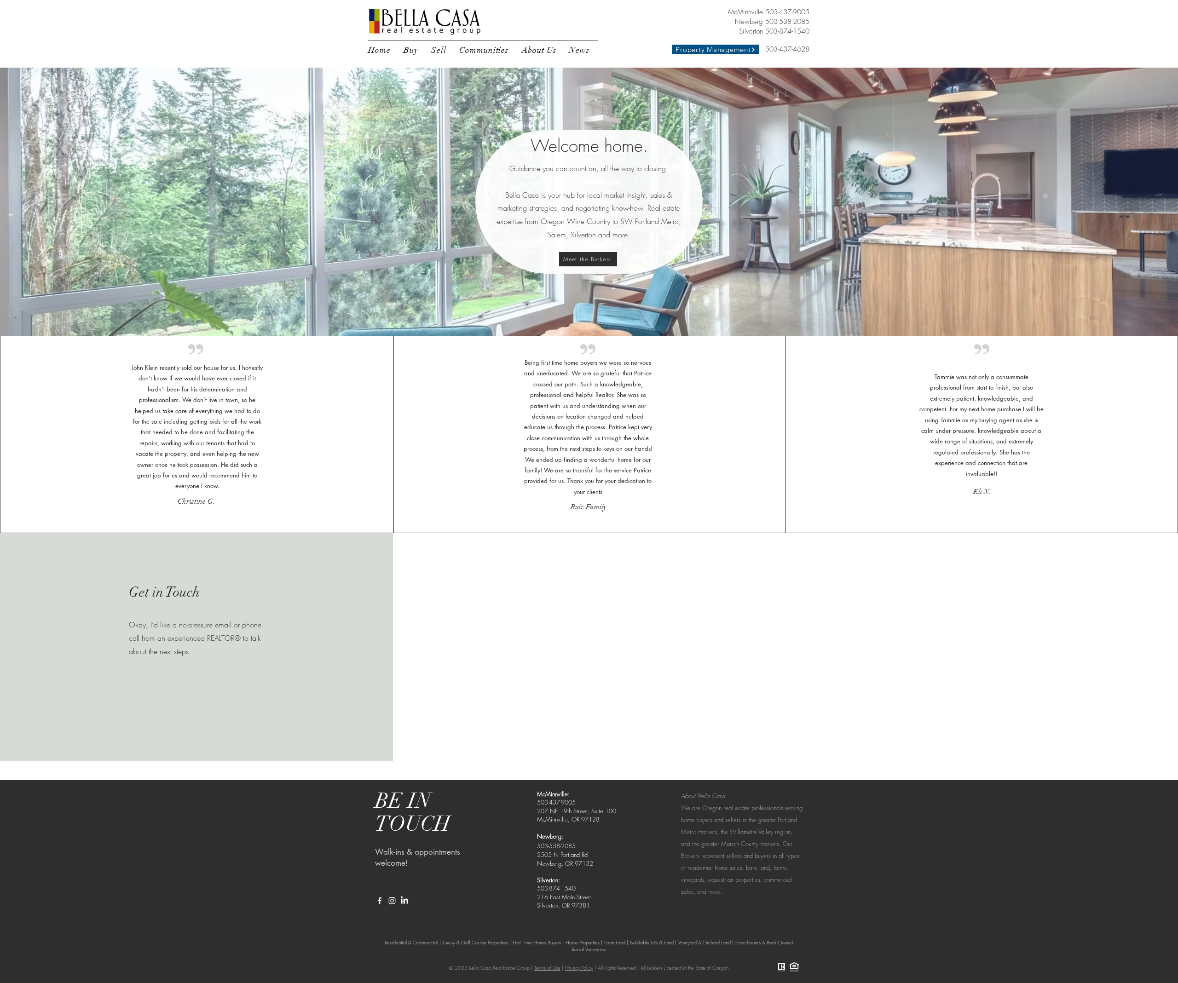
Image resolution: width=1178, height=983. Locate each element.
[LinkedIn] (404, 900)
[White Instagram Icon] (392, 900)
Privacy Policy (579, 967)
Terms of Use (547, 967)
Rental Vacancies (589, 949)
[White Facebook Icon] (379, 900)
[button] (411, 50)
